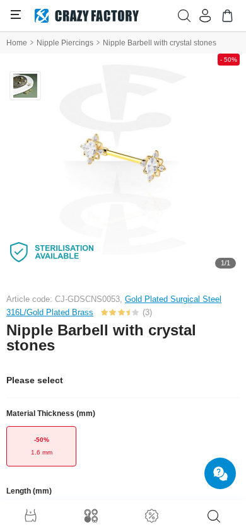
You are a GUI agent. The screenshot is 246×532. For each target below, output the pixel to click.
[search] (213, 516)
